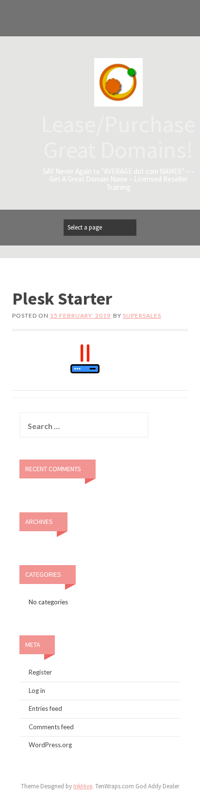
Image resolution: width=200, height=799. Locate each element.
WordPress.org (50, 745)
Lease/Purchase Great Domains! (118, 136)
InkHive (82, 786)
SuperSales (142, 315)
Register (40, 672)
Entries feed (45, 708)
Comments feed (51, 727)
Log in (37, 690)
